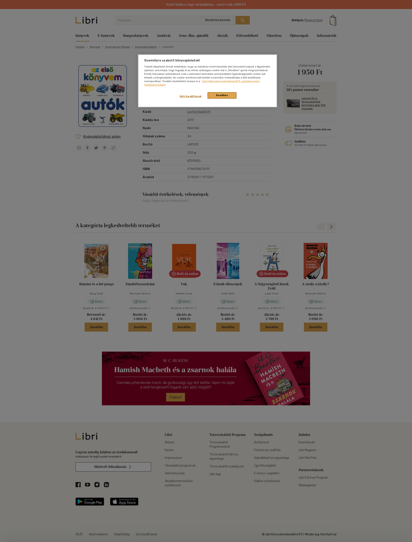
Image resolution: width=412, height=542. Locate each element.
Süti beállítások (191, 96)
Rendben (222, 95)
